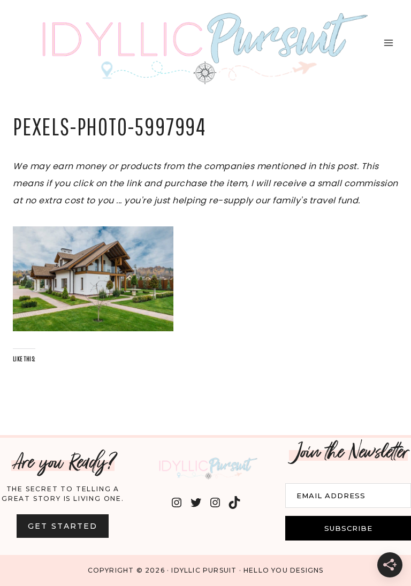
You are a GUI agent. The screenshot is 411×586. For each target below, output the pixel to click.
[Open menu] (388, 43)
